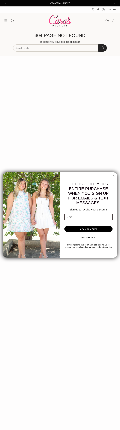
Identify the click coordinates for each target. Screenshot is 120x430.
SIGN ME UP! (88, 229)
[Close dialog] (113, 175)
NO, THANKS (88, 238)
